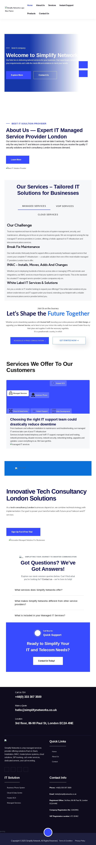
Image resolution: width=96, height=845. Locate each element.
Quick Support (52, 634)
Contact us (47, 579)
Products (31, 13)
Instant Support (66, 5)
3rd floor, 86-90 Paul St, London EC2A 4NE (44, 723)
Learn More (16, 160)
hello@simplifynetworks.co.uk (36, 710)
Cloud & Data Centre (14, 793)
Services (52, 5)
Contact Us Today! (46, 661)
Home (30, 5)
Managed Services (14, 803)
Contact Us (44, 13)
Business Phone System (16, 788)
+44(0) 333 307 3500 (28, 696)
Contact (55, 762)
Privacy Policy (80, 841)
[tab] (34, 206)
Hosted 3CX (11, 798)
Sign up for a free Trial (22, 532)
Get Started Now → (69, 341)
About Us (40, 5)
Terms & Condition (66, 841)
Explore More (17, 75)
